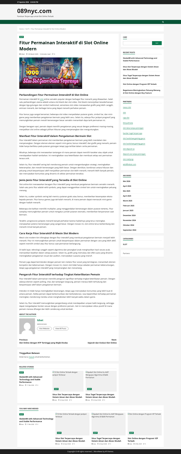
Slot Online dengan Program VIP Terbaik (140, 84)
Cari (125, 37)
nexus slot (127, 107)
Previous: (43, 341)
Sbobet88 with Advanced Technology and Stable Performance (30, 379)
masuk (31, 357)
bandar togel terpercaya (132, 133)
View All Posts (60, 328)
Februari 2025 (128, 205)
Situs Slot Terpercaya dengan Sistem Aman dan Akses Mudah (67, 395)
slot (42, 99)
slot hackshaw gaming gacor (134, 138)
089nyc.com (34, 11)
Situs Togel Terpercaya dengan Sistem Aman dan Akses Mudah (100, 395)
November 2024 (129, 220)
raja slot (126, 117)
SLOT (21, 37)
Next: (102, 341)
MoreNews (98, 451)
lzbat (23, 54)
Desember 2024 (129, 215)
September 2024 (129, 230)
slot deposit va (128, 149)
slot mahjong (128, 159)
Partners (126, 253)
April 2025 (127, 196)
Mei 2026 (126, 181)
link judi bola (128, 123)
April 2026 (127, 186)
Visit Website (44, 328)
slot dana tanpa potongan (133, 128)
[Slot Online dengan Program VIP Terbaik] (145, 424)
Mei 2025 (126, 191)
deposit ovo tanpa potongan (134, 154)
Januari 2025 (128, 210)
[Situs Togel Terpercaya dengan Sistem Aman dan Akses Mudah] (101, 381)
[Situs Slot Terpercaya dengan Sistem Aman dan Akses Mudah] (68, 381)
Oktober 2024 (128, 225)
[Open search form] (163, 22)
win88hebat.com (129, 164)
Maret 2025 (127, 201)
